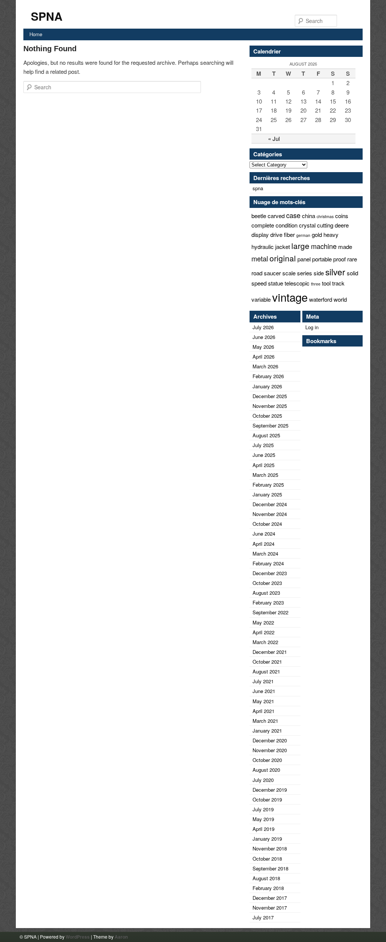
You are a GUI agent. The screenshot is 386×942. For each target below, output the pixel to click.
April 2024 (263, 543)
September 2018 (270, 868)
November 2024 (270, 514)
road (256, 273)
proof (339, 259)
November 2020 (270, 750)
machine (324, 246)
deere (342, 225)
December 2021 (270, 651)
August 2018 (266, 878)
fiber (289, 234)
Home (35, 34)
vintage (290, 297)
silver (335, 272)
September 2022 (270, 612)
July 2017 (263, 917)
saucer (272, 273)
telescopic (297, 283)
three (315, 284)
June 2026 (264, 336)
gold (317, 234)
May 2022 (263, 622)
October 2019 (267, 799)
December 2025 (270, 396)
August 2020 (266, 769)
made (345, 246)
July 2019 (263, 809)
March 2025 (265, 474)
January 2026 (267, 386)
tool (326, 283)
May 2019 (263, 819)
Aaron (121, 936)
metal (259, 258)
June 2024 (264, 533)
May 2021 (263, 701)
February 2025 (268, 484)
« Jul (274, 138)
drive (276, 234)
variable (261, 299)
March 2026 (265, 366)
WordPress (78, 936)
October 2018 (267, 858)
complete (262, 225)
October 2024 (267, 523)
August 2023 (266, 592)
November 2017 (270, 907)
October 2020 (267, 759)
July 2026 (263, 327)
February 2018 (268, 888)
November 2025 (270, 405)
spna (258, 188)
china (308, 216)
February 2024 (268, 563)
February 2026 (268, 376)
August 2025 (266, 435)
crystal (307, 225)
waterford (320, 299)
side (319, 273)
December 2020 (270, 740)
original (283, 258)
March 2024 (265, 553)
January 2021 (267, 730)
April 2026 (263, 356)
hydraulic (262, 246)
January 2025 (267, 494)
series (304, 273)
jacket (282, 246)
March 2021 (265, 720)
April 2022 (263, 632)
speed (259, 283)
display (260, 234)
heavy (331, 234)
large (300, 245)
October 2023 (267, 582)
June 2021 (264, 691)
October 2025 (267, 415)
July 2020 (263, 779)
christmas (325, 216)
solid (352, 273)
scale (289, 273)
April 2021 (263, 711)
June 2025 (264, 454)
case (293, 215)
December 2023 (270, 573)
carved (276, 216)
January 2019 (267, 838)
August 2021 (266, 671)
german (303, 235)
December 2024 (270, 504)
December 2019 (270, 789)
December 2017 (270, 897)
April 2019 (263, 828)
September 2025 (270, 425)
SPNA (47, 16)
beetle (258, 216)
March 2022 (265, 642)
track (338, 283)
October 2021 (267, 661)
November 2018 (270, 848)
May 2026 (263, 346)
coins (341, 216)
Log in (312, 327)
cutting (325, 225)
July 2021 (263, 681)
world (340, 299)
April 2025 (263, 465)
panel (304, 259)
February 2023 (268, 602)
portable (322, 259)
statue (275, 283)
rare (352, 259)
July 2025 (263, 445)
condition (286, 225)
